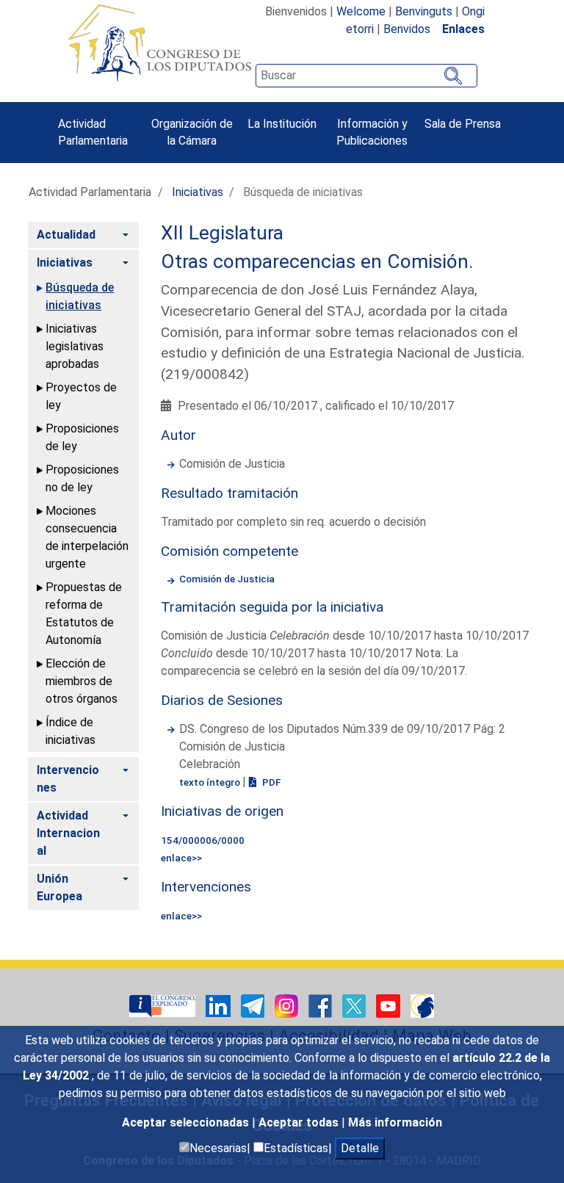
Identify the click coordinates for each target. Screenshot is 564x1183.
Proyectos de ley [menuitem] (81, 396)
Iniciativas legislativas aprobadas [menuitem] (75, 346)
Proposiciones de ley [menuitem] (82, 437)
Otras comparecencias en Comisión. (317, 261)
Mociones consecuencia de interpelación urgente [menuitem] (87, 537)
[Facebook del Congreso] (322, 1005)
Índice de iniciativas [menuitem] (70, 731)
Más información (395, 1122)
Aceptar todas (299, 1122)
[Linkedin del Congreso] (219, 1005)
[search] (366, 75)
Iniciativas (197, 192)
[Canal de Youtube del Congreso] (389, 1005)
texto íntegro (210, 782)
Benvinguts (423, 11)
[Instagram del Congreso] (288, 1005)
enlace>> (181, 858)
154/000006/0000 (203, 840)
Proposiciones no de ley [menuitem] (82, 478)
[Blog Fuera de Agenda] (422, 1005)
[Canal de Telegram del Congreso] (254, 1005)
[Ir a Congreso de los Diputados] (159, 42)
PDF (270, 782)
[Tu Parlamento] (164, 1005)
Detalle (360, 1148)
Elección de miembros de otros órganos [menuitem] (82, 681)
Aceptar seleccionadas (187, 1122)
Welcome (361, 11)
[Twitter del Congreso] (355, 1005)
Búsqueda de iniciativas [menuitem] (80, 296)
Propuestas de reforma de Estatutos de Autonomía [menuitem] (84, 613)
